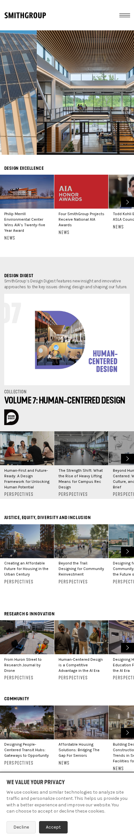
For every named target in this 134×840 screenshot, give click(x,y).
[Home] (25, 15)
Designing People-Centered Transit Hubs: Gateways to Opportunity (26, 750)
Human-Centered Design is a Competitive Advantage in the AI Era (81, 665)
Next (126, 201)
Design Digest (19, 275)
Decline (21, 827)
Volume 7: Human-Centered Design (64, 400)
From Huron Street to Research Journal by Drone (23, 665)
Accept (53, 827)
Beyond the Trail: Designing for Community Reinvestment (81, 569)
